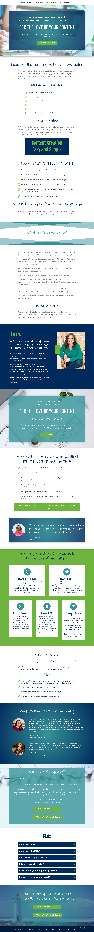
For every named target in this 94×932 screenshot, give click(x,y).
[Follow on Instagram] (57, 350)
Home (23, 2)
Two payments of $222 (47, 817)
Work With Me (38, 2)
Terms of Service (52, 930)
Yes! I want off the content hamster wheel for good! (47, 507)
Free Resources (51, 2)
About (29, 2)
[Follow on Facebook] (57, 348)
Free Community (64, 2)
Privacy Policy (73, 930)
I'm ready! (47, 435)
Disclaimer (63, 930)
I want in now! (47, 43)
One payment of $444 (47, 809)
